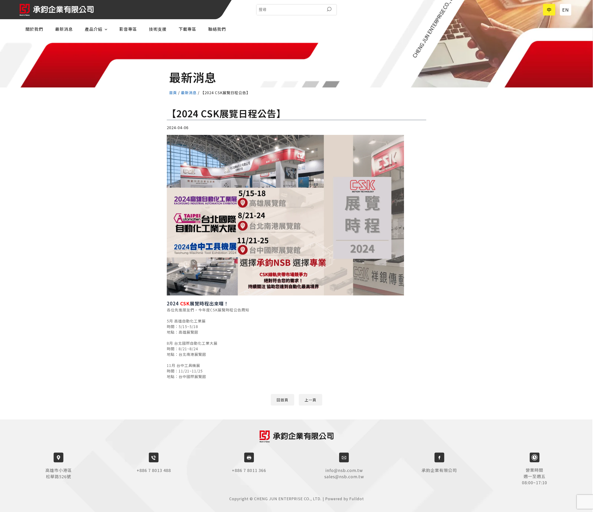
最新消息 (64, 29)
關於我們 (34, 29)
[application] (104, 29)
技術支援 (158, 29)
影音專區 (128, 29)
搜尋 (329, 9)
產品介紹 (93, 29)
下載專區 (187, 29)
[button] (282, 400)
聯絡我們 (217, 29)
